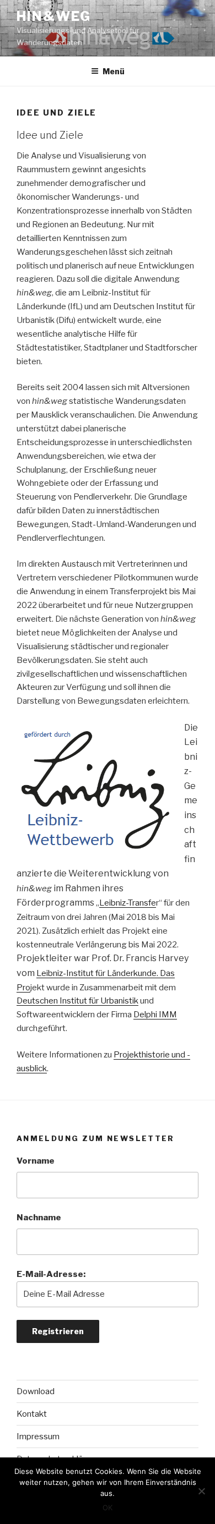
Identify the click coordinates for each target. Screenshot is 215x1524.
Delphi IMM (155, 1014)
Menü (114, 71)
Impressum (38, 1436)
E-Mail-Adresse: (51, 1274)
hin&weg (53, 16)
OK (107, 1507)
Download (36, 1391)
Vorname (36, 1161)
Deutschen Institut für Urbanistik (77, 1001)
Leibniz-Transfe (127, 903)
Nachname (39, 1218)
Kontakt (32, 1414)
